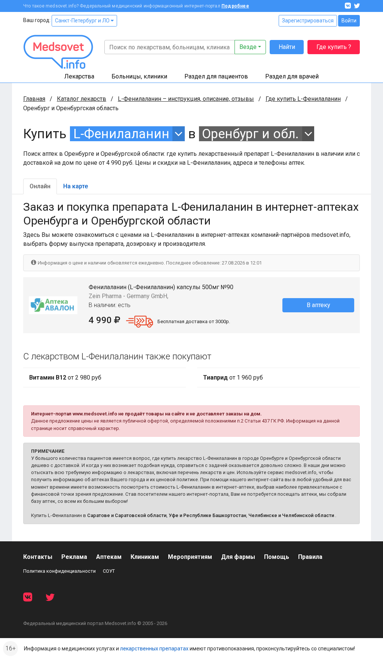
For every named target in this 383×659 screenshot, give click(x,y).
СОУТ (109, 571)
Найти (287, 46)
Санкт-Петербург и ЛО (83, 21)
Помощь (276, 556)
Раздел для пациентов (216, 76)
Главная (34, 98)
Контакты (37, 556)
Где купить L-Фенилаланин (303, 98)
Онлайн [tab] (40, 186)
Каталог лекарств (81, 98)
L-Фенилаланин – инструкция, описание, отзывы (186, 98)
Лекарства (79, 76)
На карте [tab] (75, 186)
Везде (248, 46)
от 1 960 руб (233, 377)
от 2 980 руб (65, 377)
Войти (348, 21)
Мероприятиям (190, 556)
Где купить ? (333, 46)
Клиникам (145, 556)
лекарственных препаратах (154, 649)
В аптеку (318, 305)
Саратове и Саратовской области (126, 515)
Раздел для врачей (292, 76)
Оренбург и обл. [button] (250, 133)
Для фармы (238, 556)
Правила (310, 556)
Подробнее (235, 6)
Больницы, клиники (139, 76)
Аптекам (109, 556)
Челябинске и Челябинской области (291, 515)
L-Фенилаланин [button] (121, 133)
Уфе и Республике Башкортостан (207, 515)
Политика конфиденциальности (59, 571)
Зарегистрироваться (308, 21)
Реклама (74, 556)
